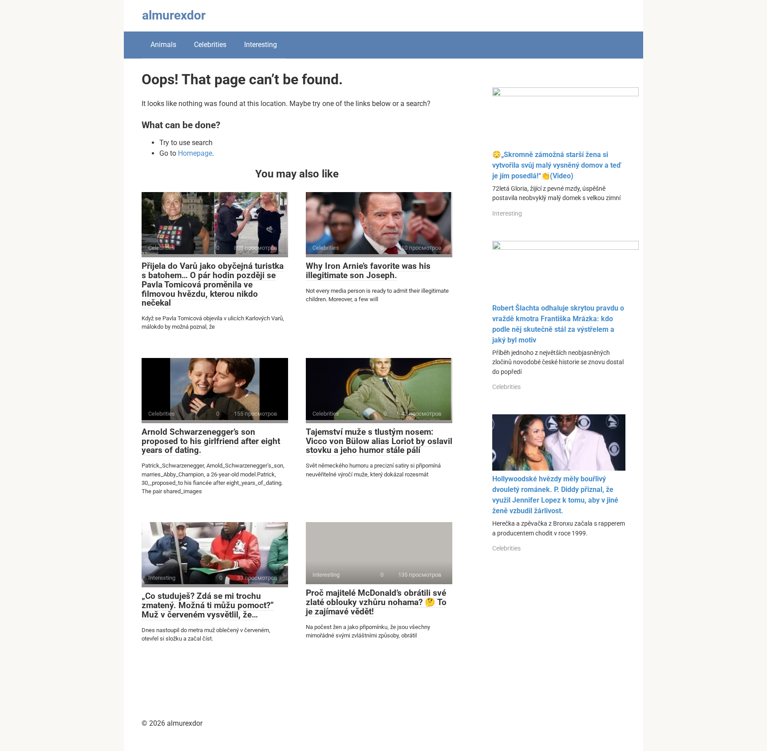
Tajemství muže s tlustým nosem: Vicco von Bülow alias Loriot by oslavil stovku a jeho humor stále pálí (379, 441)
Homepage (195, 153)
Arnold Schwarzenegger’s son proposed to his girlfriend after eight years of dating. (211, 441)
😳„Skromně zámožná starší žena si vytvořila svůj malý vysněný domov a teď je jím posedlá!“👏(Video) (556, 165)
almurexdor (174, 15)
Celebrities (210, 44)
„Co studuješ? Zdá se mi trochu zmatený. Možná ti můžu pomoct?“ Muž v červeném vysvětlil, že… (208, 605)
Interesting (260, 44)
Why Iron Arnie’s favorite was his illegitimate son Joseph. (368, 270)
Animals (163, 44)
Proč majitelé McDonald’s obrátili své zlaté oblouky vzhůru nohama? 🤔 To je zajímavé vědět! (376, 602)
